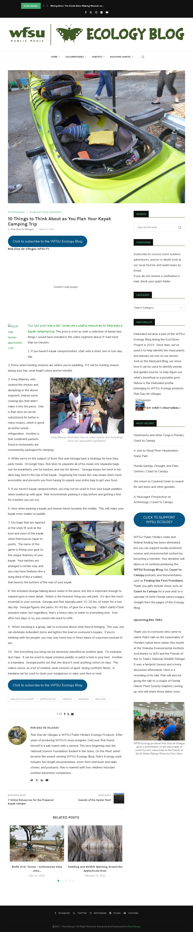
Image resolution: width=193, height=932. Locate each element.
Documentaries (75, 56)
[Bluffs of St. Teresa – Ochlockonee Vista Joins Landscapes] (37, 843)
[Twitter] (91, 12)
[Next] (47, 6)
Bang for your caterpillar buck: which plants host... (77, 6)
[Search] (143, 57)
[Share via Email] (72, 714)
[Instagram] (96, 12)
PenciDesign (134, 926)
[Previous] (43, 6)
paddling (100, 699)
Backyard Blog (158, 361)
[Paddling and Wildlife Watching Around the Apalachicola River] (95, 843)
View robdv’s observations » (163, 407)
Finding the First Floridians (163, 581)
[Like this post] (60, 714)
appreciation (48, 699)
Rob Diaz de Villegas (22, 229)
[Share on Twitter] (68, 714)
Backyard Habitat (120, 56)
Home (54, 56)
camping (67, 699)
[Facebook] (85, 12)
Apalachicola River (22, 699)
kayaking (83, 699)
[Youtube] (107, 12)
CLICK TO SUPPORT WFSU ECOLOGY (159, 519)
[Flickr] (101, 12)
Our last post (37, 325)
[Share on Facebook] (64, 714)
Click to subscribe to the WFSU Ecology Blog (47, 241)
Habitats (97, 56)
